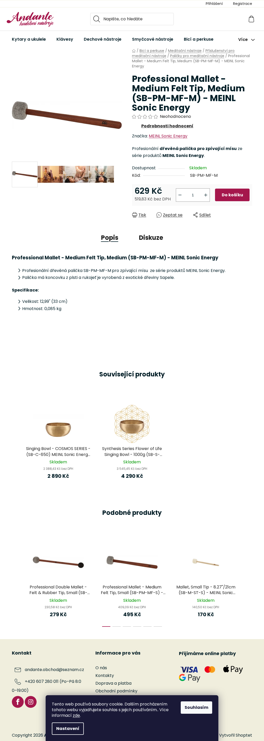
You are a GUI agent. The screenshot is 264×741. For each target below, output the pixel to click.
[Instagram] (31, 702)
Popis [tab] (109, 237)
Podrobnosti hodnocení (167, 126)
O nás (101, 668)
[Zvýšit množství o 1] (206, 195)
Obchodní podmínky (116, 691)
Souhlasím (196, 707)
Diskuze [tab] (151, 237)
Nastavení (67, 728)
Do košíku (232, 195)
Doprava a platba (113, 683)
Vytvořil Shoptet (235, 735)
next (248, 583)
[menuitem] (29, 39)
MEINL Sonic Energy (168, 136)
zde (76, 715)
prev (16, 583)
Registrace (242, 3)
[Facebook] (18, 702)
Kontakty (104, 675)
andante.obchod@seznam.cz (54, 670)
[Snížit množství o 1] (180, 195)
